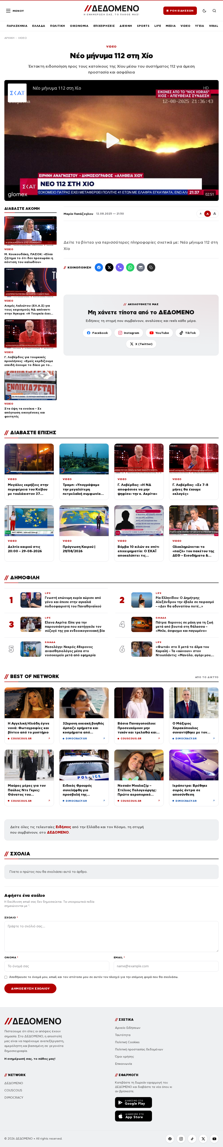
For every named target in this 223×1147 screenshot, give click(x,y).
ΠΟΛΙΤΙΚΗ (57, 25)
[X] (203, 1138)
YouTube (162, 333)
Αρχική (9, 38)
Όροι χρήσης (124, 1056)
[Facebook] (99, 267)
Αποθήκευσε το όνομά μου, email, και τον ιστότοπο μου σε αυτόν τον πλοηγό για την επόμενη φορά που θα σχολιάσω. (93, 977)
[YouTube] (214, 1138)
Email (119, 957)
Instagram (131, 333)
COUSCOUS (13, 1090)
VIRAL (213, 25)
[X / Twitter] (109, 267)
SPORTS (143, 25)
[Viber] (120, 267)
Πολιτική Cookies (127, 1042)
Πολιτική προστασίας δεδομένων (139, 1049)
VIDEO (185, 25)
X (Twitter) (143, 344)
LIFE (157, 25)
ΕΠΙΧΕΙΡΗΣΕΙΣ (104, 25)
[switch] (204, 10)
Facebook (100, 333)
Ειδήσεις (63, 827)
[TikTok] (192, 1138)
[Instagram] (181, 1138)
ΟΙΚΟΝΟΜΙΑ (79, 25)
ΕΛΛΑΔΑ (38, 25)
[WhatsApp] (130, 267)
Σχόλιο (11, 917)
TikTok (190, 333)
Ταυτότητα (122, 1035)
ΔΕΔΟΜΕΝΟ (58, 832)
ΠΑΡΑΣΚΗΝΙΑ (17, 25)
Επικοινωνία (123, 1063)
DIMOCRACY (13, 1097)
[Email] (141, 267)
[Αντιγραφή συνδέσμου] (151, 267)
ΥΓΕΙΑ (199, 25)
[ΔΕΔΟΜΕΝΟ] (32, 1021)
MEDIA (171, 25)
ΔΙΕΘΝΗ (126, 25)
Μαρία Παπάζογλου (78, 213)
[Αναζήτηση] (214, 10)
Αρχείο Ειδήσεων (127, 1027)
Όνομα (11, 957)
